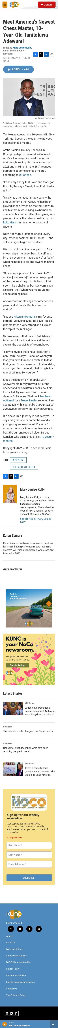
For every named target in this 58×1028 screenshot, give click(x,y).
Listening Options (14, 949)
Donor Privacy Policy (16, 975)
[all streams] (54, 1024)
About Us (10, 942)
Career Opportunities (16, 956)
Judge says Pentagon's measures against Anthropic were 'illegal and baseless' (40, 711)
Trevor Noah (28, 400)
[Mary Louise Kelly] (10, 494)
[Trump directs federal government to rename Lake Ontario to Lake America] (13, 769)
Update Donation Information (20, 982)
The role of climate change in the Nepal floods (28, 731)
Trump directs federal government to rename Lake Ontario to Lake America (40, 771)
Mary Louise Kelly (22, 47)
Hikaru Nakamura (24, 316)
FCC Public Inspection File (18, 962)
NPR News (18, 460)
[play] (5, 1024)
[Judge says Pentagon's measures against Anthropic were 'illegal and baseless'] (13, 708)
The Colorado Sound (16, 995)
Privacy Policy (12, 969)
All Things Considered (24, 467)
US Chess (25, 174)
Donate (48, 4)
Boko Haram (10, 222)
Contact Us (11, 989)
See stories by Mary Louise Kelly (35, 520)
